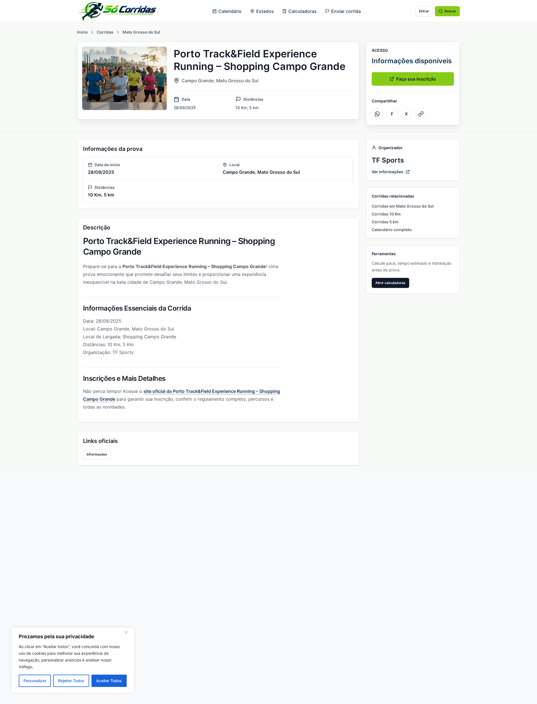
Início (82, 32)
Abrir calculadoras (390, 283)
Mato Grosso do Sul (141, 32)
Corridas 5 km (385, 221)
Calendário (230, 11)
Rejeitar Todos (71, 680)
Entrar (424, 11)
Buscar (450, 11)
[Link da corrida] (421, 113)
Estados (265, 11)
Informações (97, 454)
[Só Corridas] (117, 11)
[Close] (128, 632)
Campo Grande (198, 80)
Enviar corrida (346, 11)
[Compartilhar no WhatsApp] (377, 113)
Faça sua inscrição (416, 79)
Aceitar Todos (109, 680)
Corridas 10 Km (386, 214)
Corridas (105, 32)
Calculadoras (302, 11)
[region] (72, 660)
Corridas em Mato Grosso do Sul (403, 206)
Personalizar (34, 680)
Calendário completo (392, 229)
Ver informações (387, 171)
